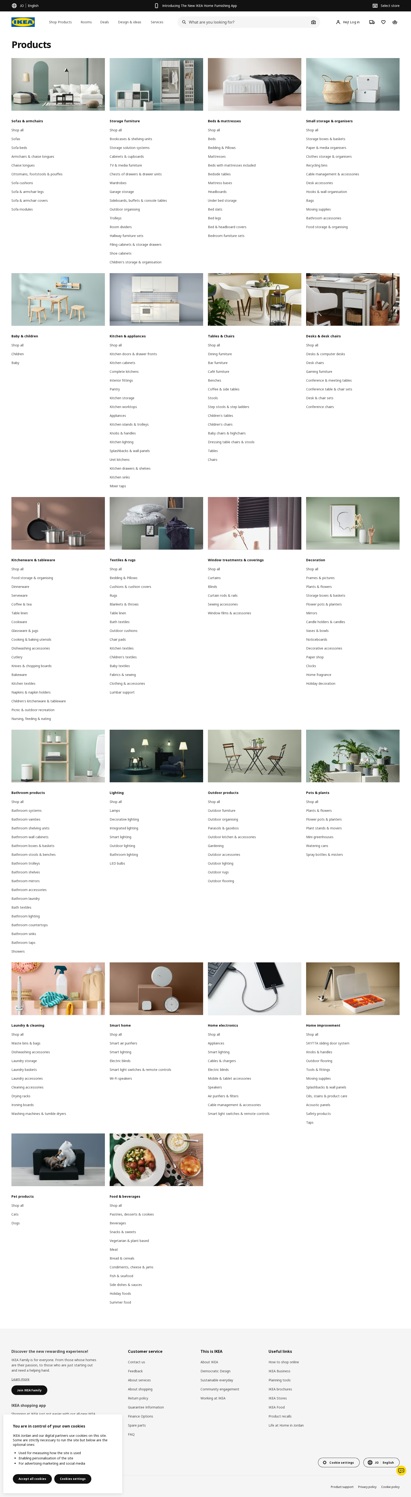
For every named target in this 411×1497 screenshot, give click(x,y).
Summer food (120, 1302)
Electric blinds (120, 1061)
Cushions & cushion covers (130, 586)
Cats (15, 1214)
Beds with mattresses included (232, 165)
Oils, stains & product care (326, 1096)
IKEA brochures (280, 1389)
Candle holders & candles (325, 622)
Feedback (135, 1371)
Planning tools (280, 1380)
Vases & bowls (317, 630)
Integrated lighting (124, 828)
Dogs (15, 1223)
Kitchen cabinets (122, 362)
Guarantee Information (146, 1407)
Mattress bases (220, 183)
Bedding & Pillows (222, 147)
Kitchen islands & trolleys (129, 424)
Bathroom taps (23, 942)
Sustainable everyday (217, 1380)
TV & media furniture (126, 165)
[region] (62, 1453)
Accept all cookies (32, 1479)
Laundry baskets (24, 1069)
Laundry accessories (27, 1078)
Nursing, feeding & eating (31, 718)
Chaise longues (23, 165)
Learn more (20, 1379)
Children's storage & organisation (135, 262)
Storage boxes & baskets (325, 139)
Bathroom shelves (25, 872)
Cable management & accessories (332, 174)
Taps (309, 1122)
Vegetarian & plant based (129, 1240)
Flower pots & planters (324, 604)
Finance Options (140, 1416)
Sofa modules (22, 209)
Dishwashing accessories (30, 648)
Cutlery (16, 657)
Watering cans (317, 845)
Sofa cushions (22, 183)
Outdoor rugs (218, 872)
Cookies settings (73, 1479)
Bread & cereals (122, 1258)
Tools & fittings (318, 1069)
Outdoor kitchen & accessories (232, 837)
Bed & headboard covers (227, 227)
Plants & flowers (319, 586)
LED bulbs (117, 863)
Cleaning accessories (27, 1087)
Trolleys (116, 218)
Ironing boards (22, 1105)
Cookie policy (390, 1487)
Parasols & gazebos (223, 828)
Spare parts (137, 1425)
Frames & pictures (320, 578)
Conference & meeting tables (329, 380)
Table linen (19, 613)
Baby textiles (120, 666)
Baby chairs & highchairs (227, 433)
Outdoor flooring (221, 881)
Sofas (15, 139)
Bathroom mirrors (25, 881)
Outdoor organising (125, 209)
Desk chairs (315, 362)
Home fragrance (318, 674)
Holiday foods (120, 1293)
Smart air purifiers (123, 1043)
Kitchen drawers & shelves (130, 468)
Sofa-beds (19, 147)
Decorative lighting (124, 819)
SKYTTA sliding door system (327, 1043)
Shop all (17, 130)
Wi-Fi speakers (121, 1078)
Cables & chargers (222, 1061)
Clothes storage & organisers (329, 156)
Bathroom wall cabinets (30, 837)
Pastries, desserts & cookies (132, 1214)
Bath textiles (120, 622)
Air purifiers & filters (223, 1096)
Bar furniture (218, 362)
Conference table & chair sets (329, 389)
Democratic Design (215, 1371)
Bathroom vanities (25, 819)
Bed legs (214, 218)
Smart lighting (120, 837)
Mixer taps (118, 486)
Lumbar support (122, 692)
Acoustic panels (318, 1105)
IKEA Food (277, 1407)
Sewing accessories (223, 604)
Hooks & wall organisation (326, 191)
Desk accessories (319, 183)
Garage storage (122, 191)
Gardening (216, 845)
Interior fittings (121, 380)
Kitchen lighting (121, 442)
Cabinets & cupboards (127, 156)
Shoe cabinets (121, 253)
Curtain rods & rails (223, 595)
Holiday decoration (320, 683)
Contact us (136, 1362)
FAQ (131, 1434)
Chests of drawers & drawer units (136, 174)
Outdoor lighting (122, 845)
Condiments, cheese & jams (131, 1267)
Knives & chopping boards (31, 666)
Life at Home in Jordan (286, 1425)
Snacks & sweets (123, 1232)
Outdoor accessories (224, 854)
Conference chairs (320, 406)
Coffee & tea (21, 604)
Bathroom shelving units (30, 828)
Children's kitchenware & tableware (38, 701)
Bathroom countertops (29, 925)
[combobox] (243, 22)
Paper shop (315, 657)
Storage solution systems (130, 147)
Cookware (19, 622)
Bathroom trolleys (25, 863)
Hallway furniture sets (126, 235)
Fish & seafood (121, 1276)
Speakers (215, 1087)
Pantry (115, 389)
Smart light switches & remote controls (140, 1069)
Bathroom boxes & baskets (32, 845)
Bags (310, 200)
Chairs (212, 459)
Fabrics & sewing (123, 674)
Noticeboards (316, 639)
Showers (18, 951)
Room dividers (121, 227)
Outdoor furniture (221, 810)
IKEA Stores (278, 1398)
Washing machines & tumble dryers (38, 1113)
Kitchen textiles (23, 683)
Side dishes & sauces (126, 1284)
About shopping (140, 1389)
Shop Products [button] (60, 22)
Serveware (19, 595)
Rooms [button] (86, 22)
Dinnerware (20, 586)
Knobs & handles (123, 433)
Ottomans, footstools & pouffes (37, 174)
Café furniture (218, 371)
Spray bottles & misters (324, 854)
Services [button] (157, 22)
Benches (214, 380)
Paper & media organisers (326, 147)
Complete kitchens (124, 371)
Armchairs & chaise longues (32, 156)
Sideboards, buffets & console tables (138, 200)
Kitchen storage (122, 398)
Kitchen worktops (123, 406)
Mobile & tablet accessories (229, 1078)
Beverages (118, 1223)
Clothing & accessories (127, 683)
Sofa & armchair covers (29, 200)
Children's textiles (123, 657)
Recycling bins (317, 165)
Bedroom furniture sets (226, 235)
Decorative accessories (324, 648)
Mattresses (217, 156)
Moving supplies (318, 209)
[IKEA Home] (23, 22)
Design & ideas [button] (129, 22)
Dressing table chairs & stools (231, 442)
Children (17, 354)
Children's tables (220, 415)
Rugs (113, 595)
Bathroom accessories (323, 218)
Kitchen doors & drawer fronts (133, 354)
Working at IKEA (213, 1398)
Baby (15, 362)
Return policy (138, 1398)
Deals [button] (104, 22)
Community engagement (220, 1389)
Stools (213, 398)
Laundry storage (24, 1061)
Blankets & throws (124, 604)
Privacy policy (367, 1487)
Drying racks (20, 1096)
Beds (212, 139)
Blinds (212, 586)
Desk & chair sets (319, 398)
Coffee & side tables (224, 389)
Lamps (115, 810)
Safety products (318, 1113)
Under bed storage (222, 200)
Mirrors (311, 613)
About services (139, 1380)
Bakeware (19, 674)
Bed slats (215, 209)
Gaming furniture (319, 371)
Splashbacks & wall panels (130, 450)
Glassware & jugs (24, 630)
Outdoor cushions (123, 630)
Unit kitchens (120, 459)
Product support (342, 1487)
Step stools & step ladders (228, 406)
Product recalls (280, 1416)
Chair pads (118, 639)
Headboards (217, 191)
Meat (114, 1249)
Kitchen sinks (120, 477)
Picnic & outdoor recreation (32, 710)
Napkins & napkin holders (31, 692)
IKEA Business (279, 1371)
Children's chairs (220, 424)
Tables (213, 450)
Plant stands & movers (324, 828)
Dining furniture (220, 354)
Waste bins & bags (25, 1043)
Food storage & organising (327, 227)
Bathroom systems (26, 810)
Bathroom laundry (25, 898)
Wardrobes (118, 183)
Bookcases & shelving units (131, 139)
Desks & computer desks (325, 354)
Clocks (311, 666)
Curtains (214, 578)
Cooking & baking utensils (31, 639)
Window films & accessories (229, 613)
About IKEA (209, 1362)
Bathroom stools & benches (33, 854)
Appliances (118, 415)
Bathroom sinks (23, 933)
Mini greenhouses (319, 837)
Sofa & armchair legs (27, 191)
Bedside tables (219, 174)
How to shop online (284, 1362)
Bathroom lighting (25, 916)
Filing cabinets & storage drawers (135, 244)
